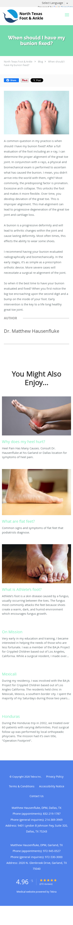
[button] (67, 14)
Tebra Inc (35, 776)
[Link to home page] (30, 16)
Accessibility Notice (51, 786)
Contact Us (37, 796)
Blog (40, 61)
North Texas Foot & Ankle (18, 61)
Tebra (53, 891)
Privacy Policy (54, 776)
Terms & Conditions (21, 786)
